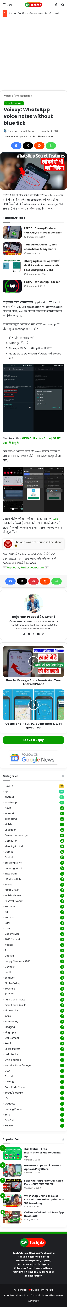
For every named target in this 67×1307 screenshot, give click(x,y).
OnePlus (9, 1120)
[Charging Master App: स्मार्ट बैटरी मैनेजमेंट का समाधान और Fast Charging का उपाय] (12, 265)
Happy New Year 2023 (17, 961)
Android (9, 797)
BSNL (7, 1114)
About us (9, 1295)
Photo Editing (12, 1010)
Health (8, 972)
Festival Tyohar (14, 901)
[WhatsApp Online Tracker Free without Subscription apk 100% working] (12, 1200)
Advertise (33, 1300)
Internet (9, 813)
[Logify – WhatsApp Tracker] (12, 286)
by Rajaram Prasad (42, 1289)
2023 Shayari (12, 939)
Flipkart (9, 1076)
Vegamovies (12, 934)
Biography (10, 1032)
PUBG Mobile (12, 890)
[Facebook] (16, 145)
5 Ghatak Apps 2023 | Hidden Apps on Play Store (42, 1167)
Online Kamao (13, 1060)
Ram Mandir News (15, 999)
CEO (7, 1071)
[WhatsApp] (51, 145)
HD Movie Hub (13, 879)
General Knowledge (16, 835)
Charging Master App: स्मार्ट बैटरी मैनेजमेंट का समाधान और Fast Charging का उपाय (41, 265)
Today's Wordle (14, 1092)
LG (6, 1098)
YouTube (10, 906)
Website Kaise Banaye (18, 1065)
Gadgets (10, 1103)
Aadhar (9, 945)
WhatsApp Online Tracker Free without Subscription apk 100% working (44, 1199)
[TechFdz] (33, 4)
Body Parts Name (15, 1087)
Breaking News (13, 862)
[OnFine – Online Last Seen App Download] (12, 1217)
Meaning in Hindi (14, 846)
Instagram (37, 567)
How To (9, 786)
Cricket (9, 857)
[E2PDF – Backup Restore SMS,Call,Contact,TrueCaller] (12, 232)
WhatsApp (11, 802)
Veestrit (9, 955)
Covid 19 (10, 966)
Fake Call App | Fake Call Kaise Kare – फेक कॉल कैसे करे (43, 1182)
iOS (7, 912)
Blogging (10, 1027)
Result (8, 1043)
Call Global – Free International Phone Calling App (42, 1152)
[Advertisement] (33, 53)
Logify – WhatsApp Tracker (42, 282)
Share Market (12, 1049)
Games (9, 851)
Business (10, 977)
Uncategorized (23, 95)
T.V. (7, 950)
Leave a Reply (33, 740)
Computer (11, 840)
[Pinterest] (33, 581)
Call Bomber (12, 1038)
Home (9, 95)
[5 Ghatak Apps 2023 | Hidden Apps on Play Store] (12, 1170)
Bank (7, 923)
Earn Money (11, 1021)
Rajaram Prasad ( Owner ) (21, 131)
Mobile (8, 824)
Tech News (11, 819)
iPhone (9, 884)
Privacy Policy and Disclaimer (47, 1295)
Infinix (8, 1016)
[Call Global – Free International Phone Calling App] (12, 1153)
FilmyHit (9, 1081)
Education (10, 830)
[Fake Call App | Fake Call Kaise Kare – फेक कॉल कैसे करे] (12, 1185)
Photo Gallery (13, 983)
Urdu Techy (11, 1054)
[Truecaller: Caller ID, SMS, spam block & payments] (12, 248)
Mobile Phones (13, 895)
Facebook (13, 567)
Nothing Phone (13, 1109)
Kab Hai (9, 917)
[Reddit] (39, 145)
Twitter (25, 567)
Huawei (9, 1125)
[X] (28, 145)
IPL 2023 (9, 994)
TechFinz (10, 988)
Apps (8, 791)
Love (7, 928)
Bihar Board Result (15, 1005)
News (8, 808)
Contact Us (22, 1295)
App (55, 519)
